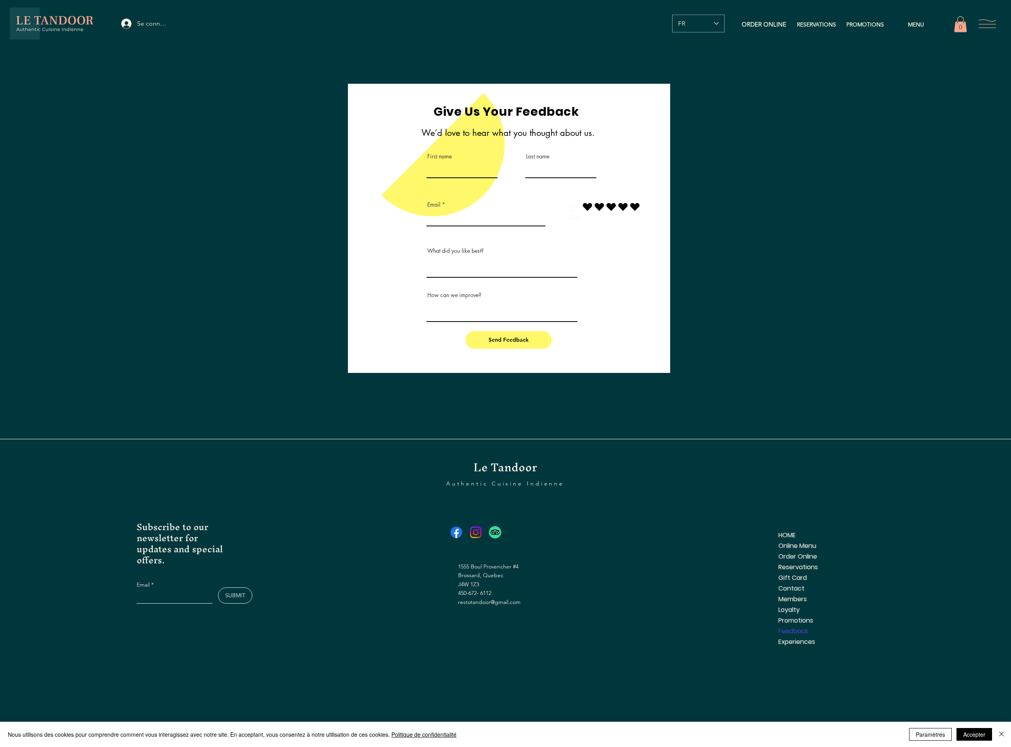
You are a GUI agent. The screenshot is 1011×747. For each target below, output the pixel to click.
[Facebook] (456, 532)
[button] (960, 24)
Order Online (797, 556)
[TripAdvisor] (495, 532)
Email (433, 204)
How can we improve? (454, 295)
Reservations (798, 567)
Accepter (974, 734)
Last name (537, 156)
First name (439, 156)
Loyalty (789, 609)
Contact (791, 588)
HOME (787, 535)
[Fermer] (1001, 734)
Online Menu (797, 545)
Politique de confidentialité (424, 734)
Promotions (795, 620)
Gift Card (792, 577)
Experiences (796, 641)
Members (792, 599)
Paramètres (930, 734)
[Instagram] (475, 532)
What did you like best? (455, 251)
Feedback (793, 631)
